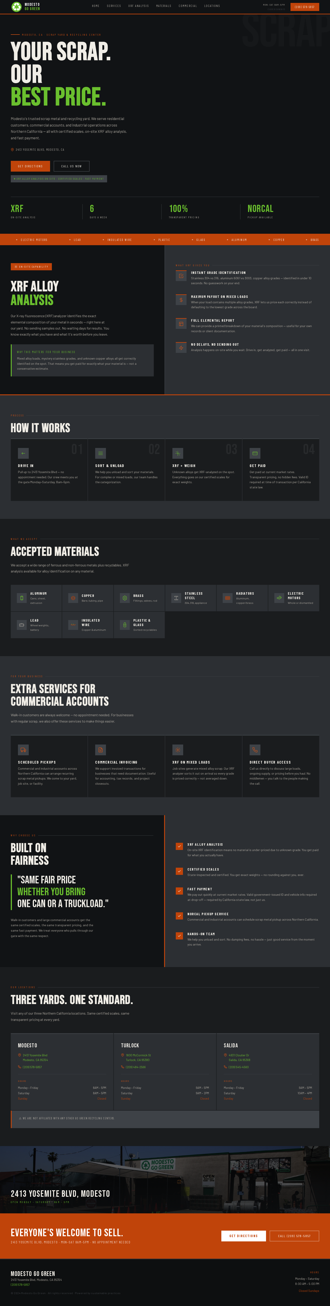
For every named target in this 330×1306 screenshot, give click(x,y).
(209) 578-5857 (305, 7)
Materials (164, 6)
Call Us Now (71, 166)
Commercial (188, 6)
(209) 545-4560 (239, 1067)
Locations (212, 6)
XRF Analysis (138, 6)
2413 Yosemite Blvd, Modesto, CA (40, 149)
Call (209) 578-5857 (294, 1236)
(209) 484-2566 (136, 1067)
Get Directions (30, 166)
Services (114, 6)
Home (96, 6)
